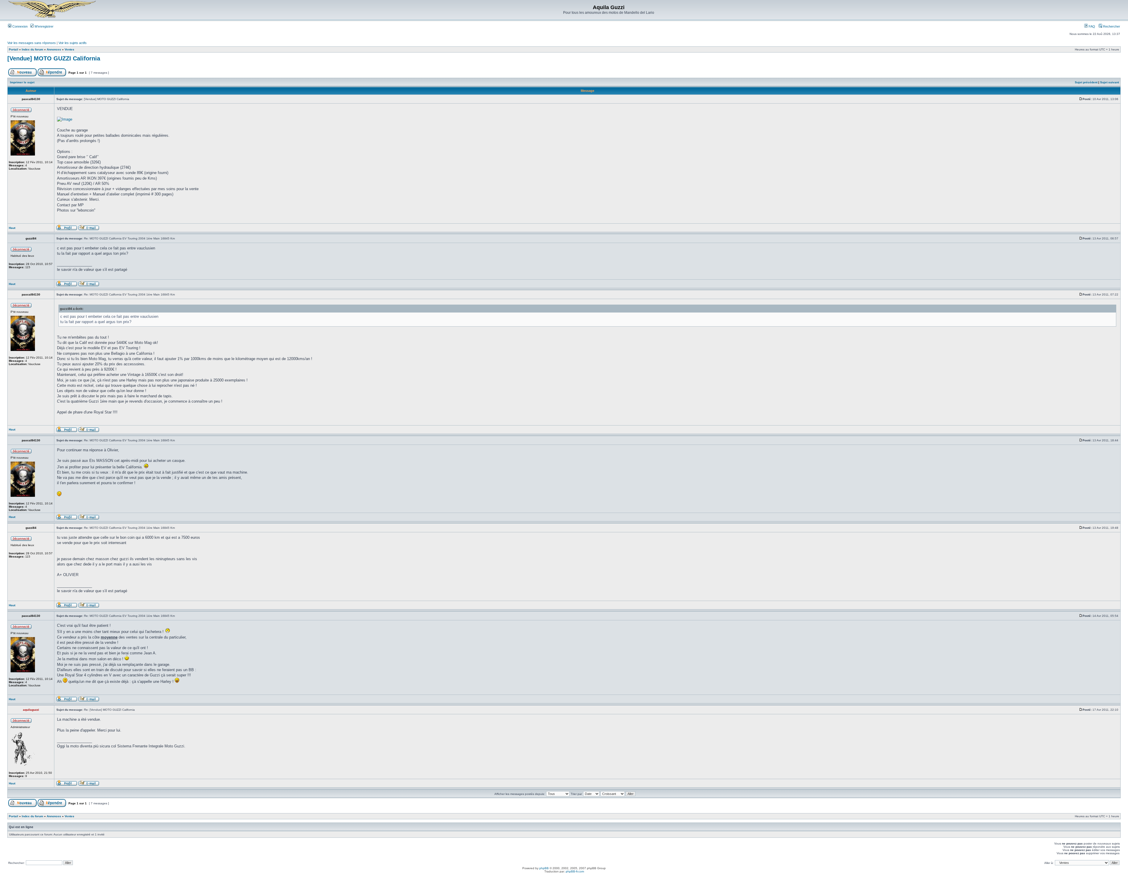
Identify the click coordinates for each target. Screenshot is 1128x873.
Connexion (19, 26)
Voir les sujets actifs (72, 43)
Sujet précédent (1086, 82)
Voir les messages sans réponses (31, 43)
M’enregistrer (43, 26)
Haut (12, 227)
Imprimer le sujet (22, 82)
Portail (13, 49)
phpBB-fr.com (575, 871)
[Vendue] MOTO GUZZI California (53, 58)
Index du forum (32, 49)
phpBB (544, 868)
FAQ (1091, 26)
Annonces (54, 49)
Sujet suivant (1109, 82)
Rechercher (1111, 26)
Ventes (69, 49)
